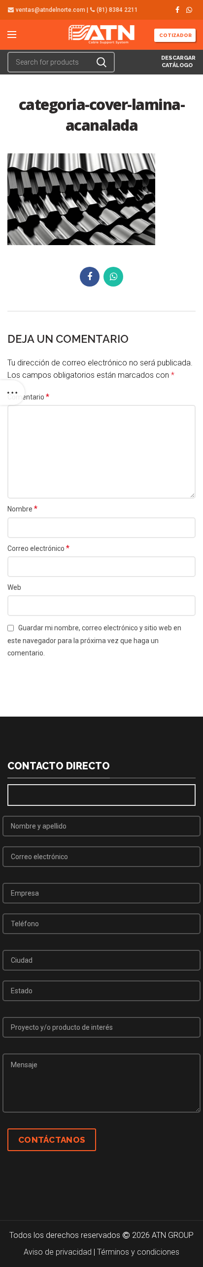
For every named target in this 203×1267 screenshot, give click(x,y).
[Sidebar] (12, 392)
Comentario (28, 396)
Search (101, 62)
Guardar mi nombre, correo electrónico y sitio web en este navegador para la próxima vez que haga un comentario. (94, 640)
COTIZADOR (175, 35)
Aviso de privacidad (58, 1252)
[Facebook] (177, 9)
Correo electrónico (38, 548)
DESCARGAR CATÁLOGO (178, 62)
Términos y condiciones (138, 1252)
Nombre (22, 508)
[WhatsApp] (189, 9)
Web (14, 587)
